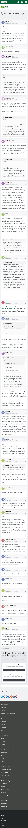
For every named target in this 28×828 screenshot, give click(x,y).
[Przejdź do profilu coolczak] (3, 56)
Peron (7, 21)
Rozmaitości (4, 783)
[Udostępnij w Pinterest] (16, 696)
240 (26, 686)
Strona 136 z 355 (14, 18)
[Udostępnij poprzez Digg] (7, 696)
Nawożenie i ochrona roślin (8, 747)
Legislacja (3, 741)
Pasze (2, 755)
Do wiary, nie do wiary (6, 716)
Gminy (2, 730)
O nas (2, 825)
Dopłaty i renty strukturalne (8, 713)
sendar (7, 302)
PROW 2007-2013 (5, 772)
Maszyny (24, 15)
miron (7, 182)
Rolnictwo (3, 778)
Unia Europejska (5, 795)
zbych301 (8, 459)
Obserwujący (12, 686)
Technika (3, 792)
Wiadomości (4, 803)
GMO (2, 733)
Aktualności (4, 707)
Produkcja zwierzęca (6, 769)
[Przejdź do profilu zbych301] (3, 460)
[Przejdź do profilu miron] (3, 183)
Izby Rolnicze (4, 735)
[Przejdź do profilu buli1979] (3, 318)
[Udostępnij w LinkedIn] (14, 696)
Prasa (2, 761)
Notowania (4, 752)
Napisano (11, 23)
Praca (2, 758)
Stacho (7, 46)
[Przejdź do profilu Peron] (3, 22)
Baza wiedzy (4, 710)
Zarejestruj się (14, 670)
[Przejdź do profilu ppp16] (3, 214)
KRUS (2, 738)
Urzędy (3, 797)
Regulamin (3, 823)
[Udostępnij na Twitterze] (2, 696)
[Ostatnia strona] (26, 18)
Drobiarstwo (4, 719)
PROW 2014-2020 (5, 775)
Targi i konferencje (6, 789)
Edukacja (3, 721)
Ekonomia (3, 727)
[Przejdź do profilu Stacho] (3, 47)
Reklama (3, 815)
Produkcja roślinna (5, 766)
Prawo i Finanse (5, 764)
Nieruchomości (5, 750)
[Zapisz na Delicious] (9, 696)
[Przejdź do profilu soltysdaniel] (3, 540)
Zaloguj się (14, 680)
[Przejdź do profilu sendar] (3, 302)
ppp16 (7, 213)
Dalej (23, 17)
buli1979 (7, 318)
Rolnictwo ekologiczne (6, 781)
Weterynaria (4, 800)
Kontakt (3, 813)
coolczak (8, 56)
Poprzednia (6, 17)
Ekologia (3, 724)
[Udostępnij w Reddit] (11, 696)
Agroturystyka (4, 704)
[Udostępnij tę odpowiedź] (25, 23)
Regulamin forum (5, 820)
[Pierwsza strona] (2, 18)
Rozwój (3, 786)
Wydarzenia (4, 806)
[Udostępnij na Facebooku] (4, 696)
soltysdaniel (9, 539)
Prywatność (4, 818)
